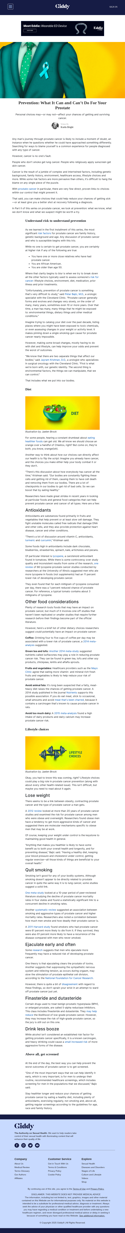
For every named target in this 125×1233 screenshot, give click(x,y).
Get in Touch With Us (58, 1163)
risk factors (44, 233)
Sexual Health (88, 1163)
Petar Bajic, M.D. (74, 294)
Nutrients (71, 692)
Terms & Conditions (57, 1167)
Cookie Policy (54, 1174)
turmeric (30, 540)
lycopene (58, 556)
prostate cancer (27, 188)
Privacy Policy (54, 1171)
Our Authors (20, 1174)
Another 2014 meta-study (64, 651)
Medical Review (22, 1167)
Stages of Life (88, 1171)
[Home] (62, 6)
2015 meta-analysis (65, 713)
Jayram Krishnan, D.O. (53, 359)
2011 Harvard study (39, 926)
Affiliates (18, 1178)
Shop (84, 1182)
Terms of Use (79, 1189)
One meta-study (34, 892)
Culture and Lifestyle (91, 1174)
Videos (85, 1178)
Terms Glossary (22, 1171)
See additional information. (92, 1215)
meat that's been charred (69, 699)
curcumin (46, 540)
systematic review (45, 909)
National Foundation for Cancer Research (69, 978)
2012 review (35, 810)
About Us (18, 1163)
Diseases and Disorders (93, 1167)
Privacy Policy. (97, 1189)
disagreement (70, 984)
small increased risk (76, 1041)
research (38, 950)
